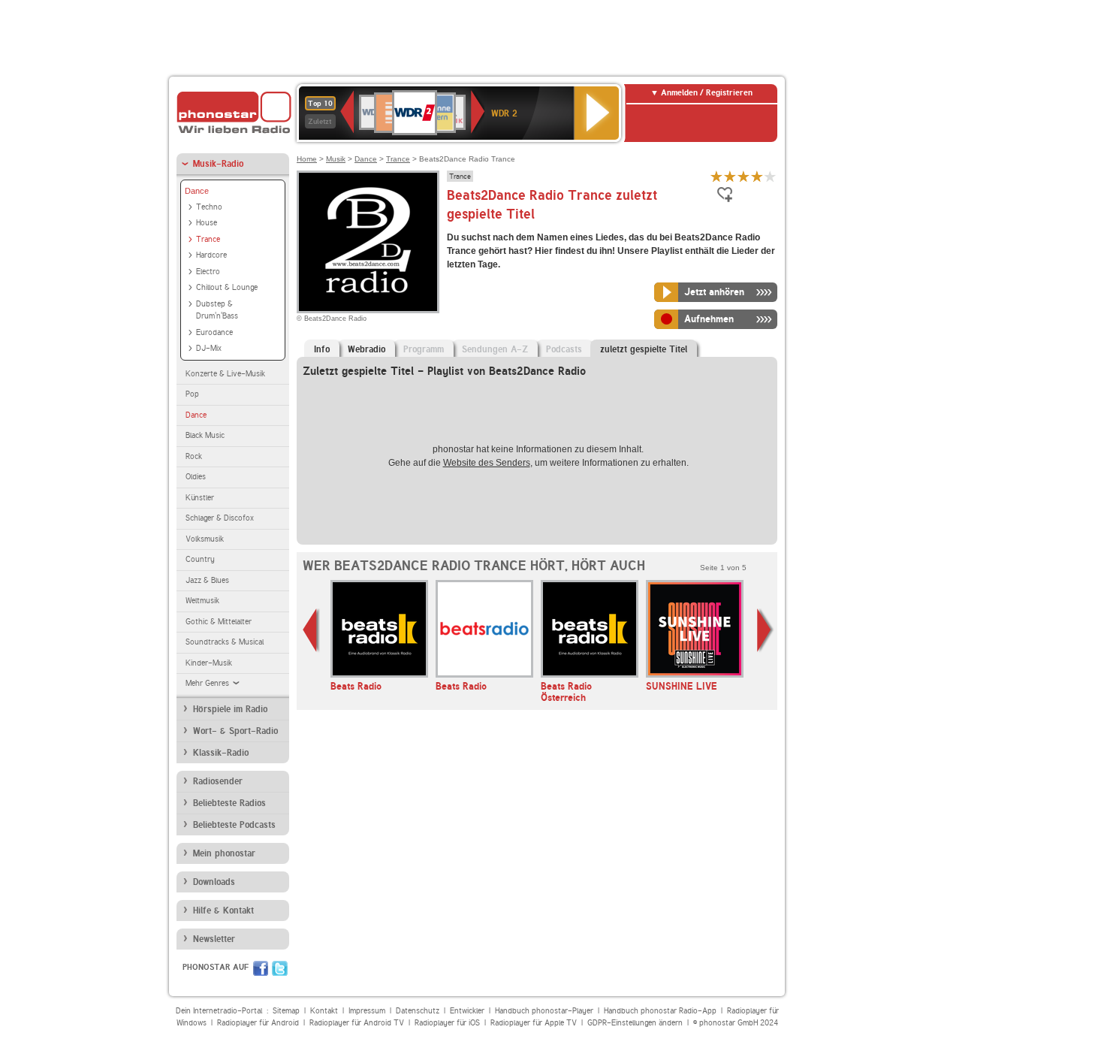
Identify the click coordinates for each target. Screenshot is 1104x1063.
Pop (192, 394)
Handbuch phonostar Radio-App (660, 1011)
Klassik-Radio (221, 752)
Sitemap (286, 1011)
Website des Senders (486, 463)
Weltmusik (202, 600)
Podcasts (564, 349)
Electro (208, 271)
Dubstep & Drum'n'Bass (217, 310)
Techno (209, 207)
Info (322, 349)
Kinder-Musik (209, 663)
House (206, 223)
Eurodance (214, 332)
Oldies (196, 477)
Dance (197, 190)
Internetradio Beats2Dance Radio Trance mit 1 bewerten (716, 176)
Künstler (200, 498)
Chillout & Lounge (227, 287)
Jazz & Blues (207, 580)
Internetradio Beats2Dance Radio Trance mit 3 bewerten (743, 176)
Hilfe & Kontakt (223, 910)
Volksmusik (205, 539)
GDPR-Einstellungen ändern (635, 1023)
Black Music (205, 435)
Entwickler (467, 1011)
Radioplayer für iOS (447, 1023)
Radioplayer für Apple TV (533, 1023)
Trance (208, 239)
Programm (423, 349)
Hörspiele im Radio (230, 709)
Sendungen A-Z (495, 349)
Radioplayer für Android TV (356, 1023)
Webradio (366, 349)
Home (307, 159)
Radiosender (218, 781)
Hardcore (211, 255)
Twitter (280, 968)
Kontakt (324, 1011)
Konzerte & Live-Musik (225, 374)
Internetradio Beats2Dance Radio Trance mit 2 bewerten (730, 176)
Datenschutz (417, 1011)
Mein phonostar (224, 853)
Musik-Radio (218, 164)
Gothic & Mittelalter (219, 622)
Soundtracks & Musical (225, 642)
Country (200, 559)
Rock (194, 456)
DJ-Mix (209, 348)
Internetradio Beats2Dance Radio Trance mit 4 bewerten (757, 176)
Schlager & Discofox (220, 518)
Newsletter (214, 939)
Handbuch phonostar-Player (544, 1011)
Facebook (260, 968)
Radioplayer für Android (258, 1023)
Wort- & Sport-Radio (235, 731)
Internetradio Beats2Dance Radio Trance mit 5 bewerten (770, 176)
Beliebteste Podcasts (234, 825)
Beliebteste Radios (229, 803)
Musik (335, 159)
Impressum (366, 1011)
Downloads (214, 882)
